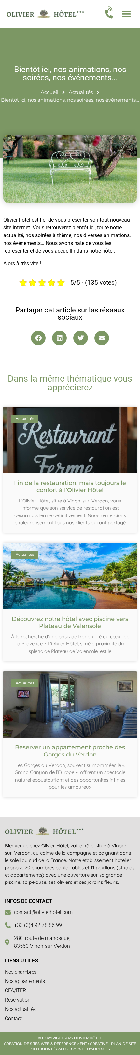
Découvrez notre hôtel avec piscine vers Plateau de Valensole (70, 623)
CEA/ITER (15, 990)
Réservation (17, 1000)
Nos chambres (20, 972)
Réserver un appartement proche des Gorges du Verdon (70, 751)
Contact (13, 1018)
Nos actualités (20, 1009)
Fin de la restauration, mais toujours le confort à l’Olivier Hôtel (70, 486)
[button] (126, 13)
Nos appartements (25, 981)
